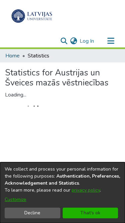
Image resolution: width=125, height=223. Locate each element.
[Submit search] (64, 41)
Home (12, 55)
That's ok (90, 213)
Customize (15, 199)
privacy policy (86, 190)
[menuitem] (73, 41)
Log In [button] (87, 41)
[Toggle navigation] (110, 41)
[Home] (32, 16)
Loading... (15, 94)
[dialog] (62, 192)
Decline (32, 213)
